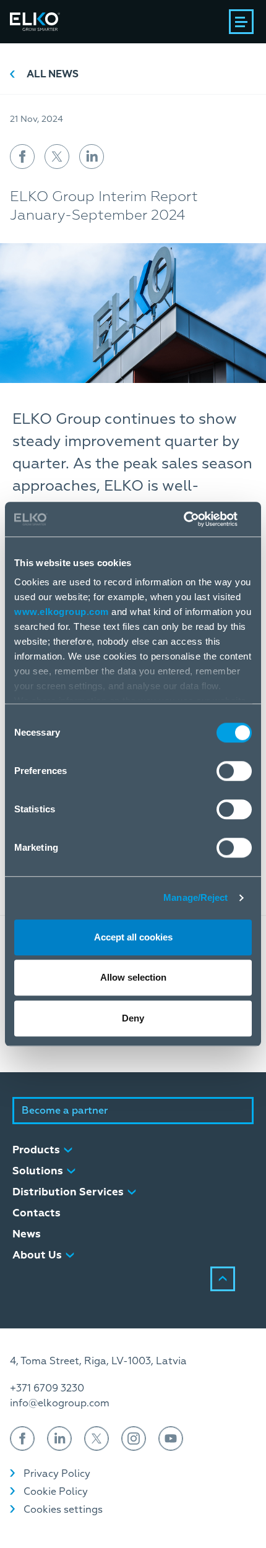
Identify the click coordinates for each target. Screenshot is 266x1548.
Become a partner (65, 1110)
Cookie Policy (56, 1492)
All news (53, 74)
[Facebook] (22, 1438)
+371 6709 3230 (47, 1388)
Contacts (36, 1212)
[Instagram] (133, 1438)
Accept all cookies (133, 937)
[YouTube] (170, 1438)
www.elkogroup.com (61, 611)
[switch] (234, 771)
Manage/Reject (195, 897)
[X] (96, 1438)
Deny (133, 1018)
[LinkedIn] (59, 1438)
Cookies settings (63, 1509)
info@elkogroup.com (59, 1403)
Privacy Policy (57, 1474)
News (26, 1234)
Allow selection (133, 977)
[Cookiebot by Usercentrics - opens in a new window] (198, 519)
